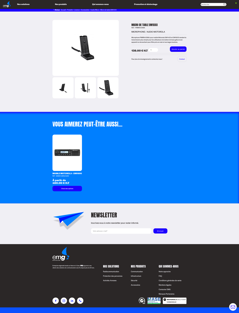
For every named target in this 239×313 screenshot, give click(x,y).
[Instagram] (64, 301)
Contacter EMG (165, 289)
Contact (182, 59)
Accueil (63, 10)
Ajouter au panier (178, 49)
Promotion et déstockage (145, 4)
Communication (137, 271)
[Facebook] (55, 301)
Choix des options (67, 188)
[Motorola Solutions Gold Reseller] (174, 303)
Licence (77, 10)
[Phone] (80, 301)
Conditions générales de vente (170, 280)
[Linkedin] (72, 301)
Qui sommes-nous (100, 4)
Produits (70, 10)
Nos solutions (23, 4)
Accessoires (85, 10)
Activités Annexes (110, 280)
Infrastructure (136, 276)
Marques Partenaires (166, 294)
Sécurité (134, 280)
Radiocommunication (111, 271)
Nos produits (61, 4)
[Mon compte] (229, 4)
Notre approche (165, 271)
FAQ (160, 276)
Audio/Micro (94, 10)
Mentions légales (165, 285)
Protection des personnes (112, 276)
